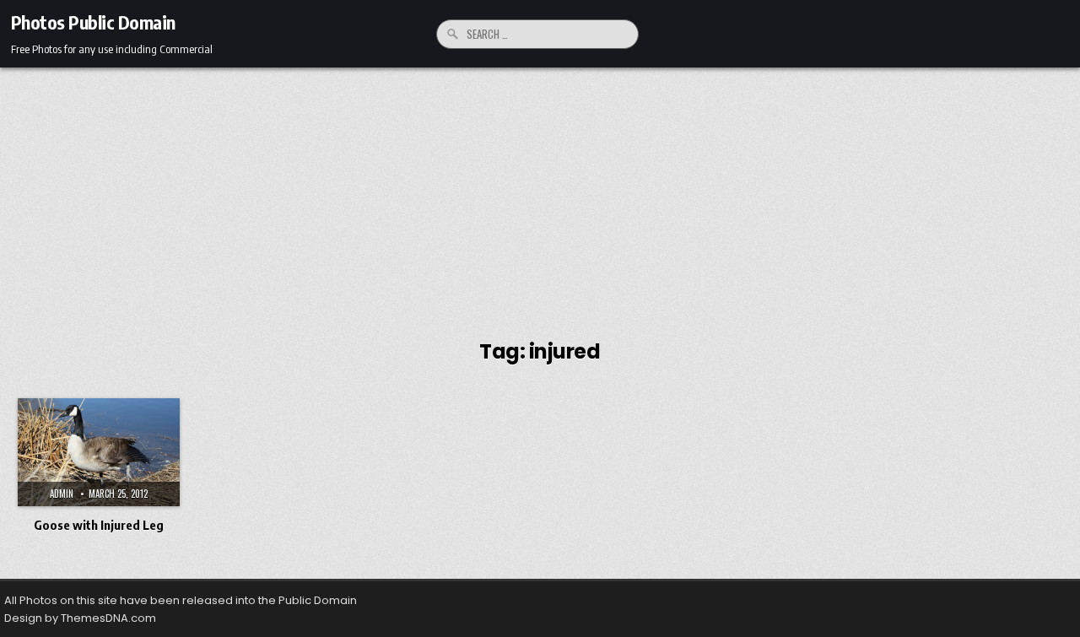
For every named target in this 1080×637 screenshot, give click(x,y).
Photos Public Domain (93, 22)
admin (61, 493)
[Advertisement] (540, 194)
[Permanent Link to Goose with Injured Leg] (99, 452)
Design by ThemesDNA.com (80, 618)
